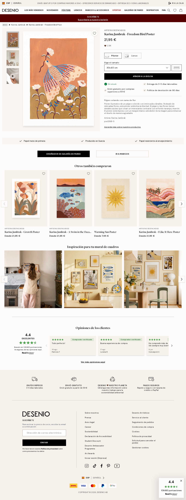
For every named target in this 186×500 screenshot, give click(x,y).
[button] (177, 68)
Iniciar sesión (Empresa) (96, 458)
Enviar (44, 442)
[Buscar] (169, 10)
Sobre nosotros (92, 413)
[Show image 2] (13, 58)
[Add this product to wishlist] (94, 33)
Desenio (101, 492)
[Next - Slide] (181, 204)
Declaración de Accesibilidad (98, 436)
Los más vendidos (34, 10)
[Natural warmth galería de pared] (153, 279)
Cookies (136, 431)
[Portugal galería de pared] (93, 279)
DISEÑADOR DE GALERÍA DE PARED (63, 154)
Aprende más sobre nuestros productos (122, 127)
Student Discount (93, 441)
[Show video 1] (13, 76)
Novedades (52, 10)
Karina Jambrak (18, 25)
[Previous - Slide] (4, 204)
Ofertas (116, 10)
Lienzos (78, 10)
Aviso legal (90, 422)
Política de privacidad (49, 449)
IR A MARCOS (122, 154)
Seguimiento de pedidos (143, 422)
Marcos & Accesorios (97, 10)
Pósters (66, 10)
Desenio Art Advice (141, 413)
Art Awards (90, 453)
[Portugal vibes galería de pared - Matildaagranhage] (33, 279)
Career (88, 427)
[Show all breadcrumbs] (5, 24)
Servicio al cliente (140, 417)
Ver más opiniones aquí (93, 362)
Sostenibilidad (91, 431)
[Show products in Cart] (181, 10)
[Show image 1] (13, 40)
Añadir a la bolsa (143, 76)
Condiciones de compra (143, 427)
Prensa (88, 417)
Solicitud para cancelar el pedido (144, 441)
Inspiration (152, 10)
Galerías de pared (133, 10)
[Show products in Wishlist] (175, 10)
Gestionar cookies (140, 447)
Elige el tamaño (111, 62)
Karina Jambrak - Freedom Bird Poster (45, 25)
